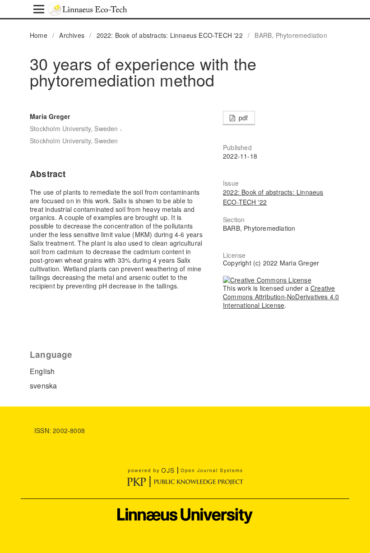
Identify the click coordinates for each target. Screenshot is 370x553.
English (42, 371)
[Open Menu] (39, 9)
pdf (242, 117)
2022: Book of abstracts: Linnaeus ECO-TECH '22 (170, 35)
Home (38, 35)
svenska (43, 385)
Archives (71, 35)
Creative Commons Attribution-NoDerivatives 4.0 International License (281, 296)
